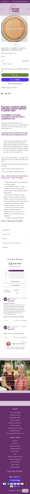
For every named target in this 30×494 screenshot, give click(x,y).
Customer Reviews (15, 448)
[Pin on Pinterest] (6, 93)
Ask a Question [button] (15, 285)
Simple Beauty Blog (15, 446)
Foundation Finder (15, 417)
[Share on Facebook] (2, 93)
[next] (17, 44)
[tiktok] (19, 476)
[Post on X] (4, 93)
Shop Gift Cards (15, 425)
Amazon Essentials (15, 430)
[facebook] (10, 476)
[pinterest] (15, 476)
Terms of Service (15, 467)
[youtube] (17, 476)
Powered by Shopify (15, 490)
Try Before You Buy (15, 415)
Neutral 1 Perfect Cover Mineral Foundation (14, 316)
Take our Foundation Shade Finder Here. (13, 171)
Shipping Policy (15, 461)
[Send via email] (8, 93)
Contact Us (15, 443)
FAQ (15, 454)
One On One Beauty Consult (15, 428)
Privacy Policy (15, 464)
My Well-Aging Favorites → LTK (15, 433)
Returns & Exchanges (15, 459)
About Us (15, 441)
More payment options (15, 83)
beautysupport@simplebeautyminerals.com (13, 378)
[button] (11, 93)
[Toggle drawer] (2, 9)
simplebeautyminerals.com (8, 53)
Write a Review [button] (15, 281)
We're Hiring (15, 451)
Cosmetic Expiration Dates (15, 456)
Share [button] (6, 320)
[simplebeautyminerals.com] (15, 9)
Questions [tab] (15, 290)
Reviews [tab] (6, 290)
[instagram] (13, 476)
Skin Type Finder (15, 420)
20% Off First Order (15, 412)
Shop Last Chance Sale (15, 423)
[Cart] (28, 9)
